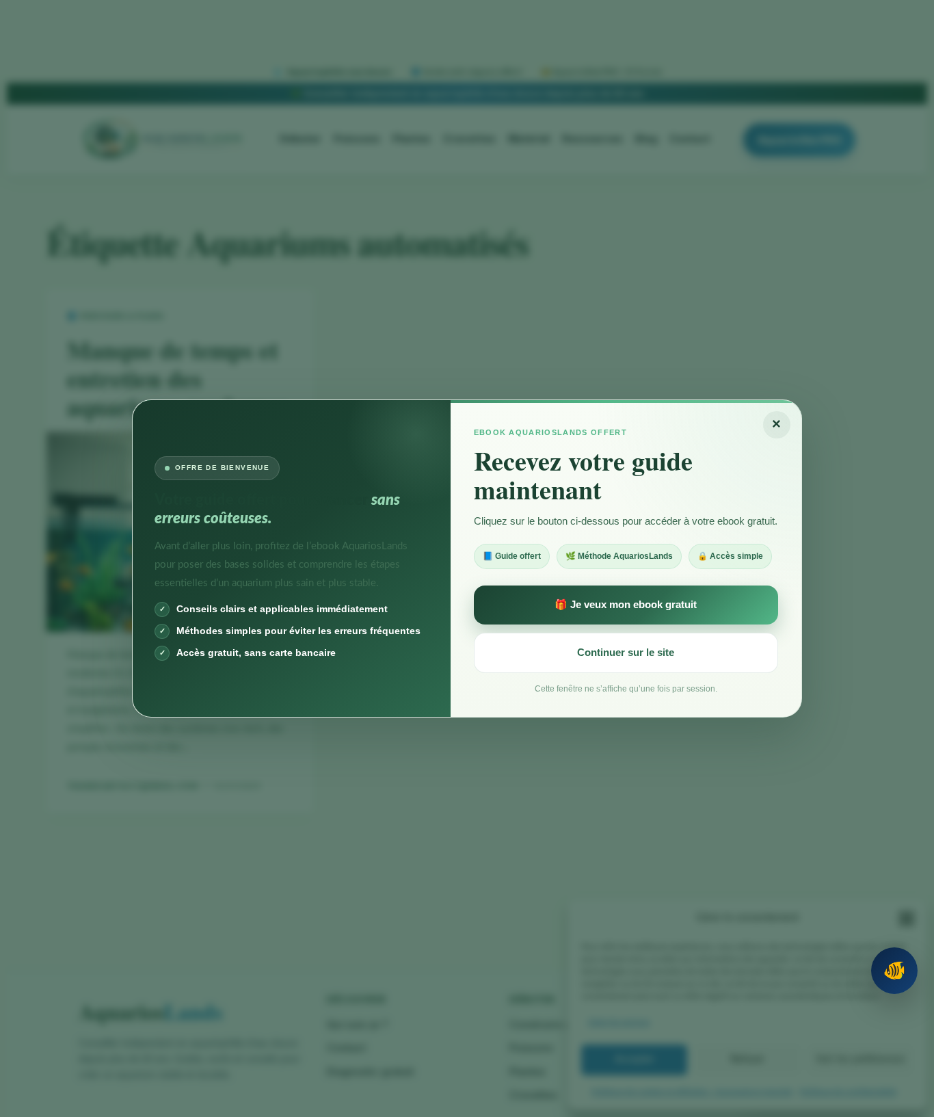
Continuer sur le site (625, 652)
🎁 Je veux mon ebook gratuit (626, 604)
